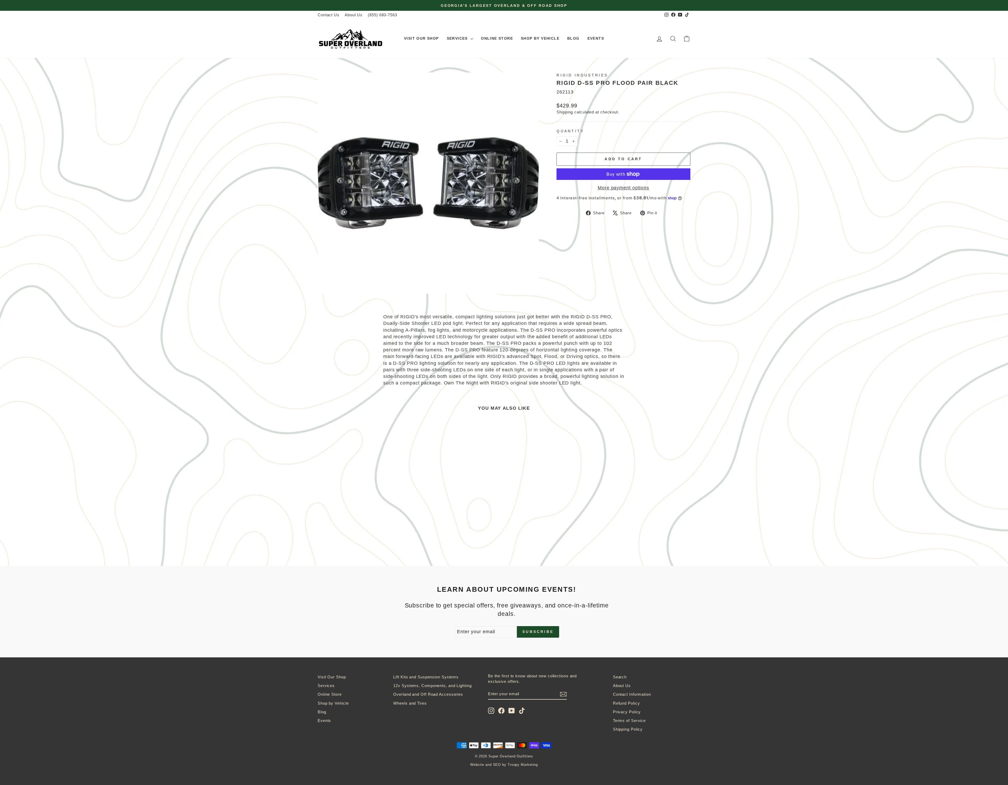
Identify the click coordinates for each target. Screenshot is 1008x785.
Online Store (497, 38)
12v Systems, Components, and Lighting (432, 685)
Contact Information (632, 694)
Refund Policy (626, 703)
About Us (354, 15)
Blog (573, 38)
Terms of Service (629, 720)
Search (620, 677)
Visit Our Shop (421, 38)
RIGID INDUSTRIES (582, 75)
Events (595, 38)
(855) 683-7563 (382, 15)
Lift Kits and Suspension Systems (426, 677)
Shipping (564, 112)
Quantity (570, 131)
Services (458, 38)
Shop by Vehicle (540, 38)
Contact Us (328, 15)
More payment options (623, 187)
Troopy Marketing (523, 765)
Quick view (362, 507)
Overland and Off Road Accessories (428, 694)
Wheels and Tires (410, 703)
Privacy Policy (627, 712)
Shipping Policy (628, 729)
